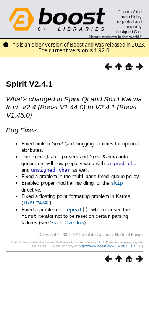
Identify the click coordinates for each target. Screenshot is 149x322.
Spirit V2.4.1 (29, 83)
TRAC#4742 (36, 203)
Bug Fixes (21, 130)
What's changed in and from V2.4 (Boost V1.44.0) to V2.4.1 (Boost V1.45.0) (74, 107)
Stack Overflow (67, 222)
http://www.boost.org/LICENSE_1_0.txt (110, 246)
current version (68, 50)
